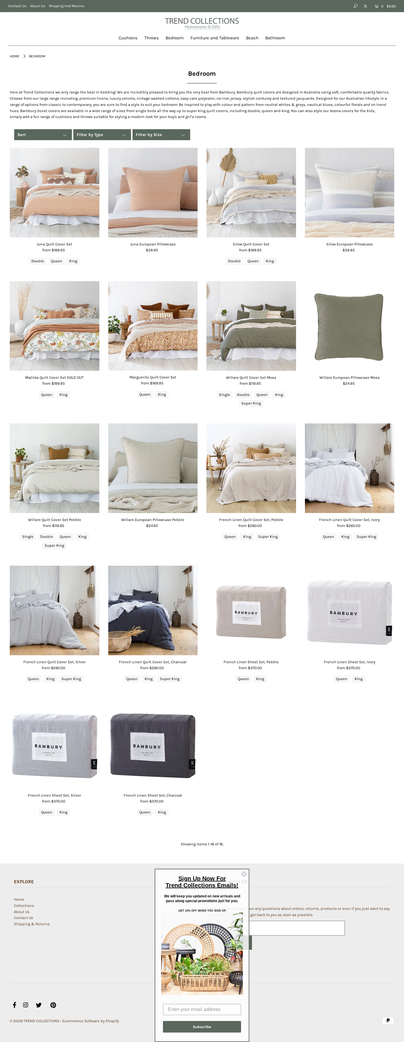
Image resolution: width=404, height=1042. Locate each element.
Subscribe (202, 1027)
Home (15, 56)
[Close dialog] (244, 874)
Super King (251, 403)
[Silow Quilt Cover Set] (251, 192)
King (73, 261)
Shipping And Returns (66, 6)
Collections (24, 905)
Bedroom (175, 38)
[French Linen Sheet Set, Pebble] (251, 610)
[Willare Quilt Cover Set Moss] (251, 326)
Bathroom (275, 38)
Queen (56, 261)
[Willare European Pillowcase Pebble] (153, 468)
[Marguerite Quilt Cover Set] (153, 325)
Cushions (128, 38)
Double (37, 261)
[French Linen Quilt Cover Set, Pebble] (251, 468)
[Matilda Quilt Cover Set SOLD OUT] (54, 326)
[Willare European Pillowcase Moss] (350, 326)
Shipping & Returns (32, 924)
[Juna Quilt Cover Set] (54, 192)
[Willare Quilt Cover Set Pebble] (54, 468)
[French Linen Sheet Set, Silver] (54, 744)
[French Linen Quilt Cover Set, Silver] (54, 610)
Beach (252, 38)
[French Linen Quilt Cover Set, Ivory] (350, 468)
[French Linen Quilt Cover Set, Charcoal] (153, 610)
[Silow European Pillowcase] (350, 192)
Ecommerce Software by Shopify (90, 1021)
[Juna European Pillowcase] (153, 192)
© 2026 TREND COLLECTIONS (34, 1021)
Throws (151, 38)
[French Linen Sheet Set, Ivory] (350, 610)
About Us (37, 6)
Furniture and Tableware (214, 38)
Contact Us (17, 6)
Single (224, 394)
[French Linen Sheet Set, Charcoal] (153, 744)
